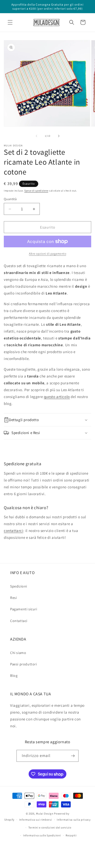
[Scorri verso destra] (58, 136)
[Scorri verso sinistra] (36, 136)
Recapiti (71, 835)
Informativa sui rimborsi (35, 819)
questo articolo (57, 396)
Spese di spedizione (36, 190)
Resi (13, 597)
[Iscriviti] (72, 756)
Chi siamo (18, 652)
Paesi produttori (23, 664)
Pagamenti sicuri (23, 609)
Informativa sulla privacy (74, 819)
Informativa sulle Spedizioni (42, 835)
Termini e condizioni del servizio (49, 827)
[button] (10, 22)
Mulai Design (44, 813)
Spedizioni (18, 586)
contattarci (13, 530)
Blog (13, 675)
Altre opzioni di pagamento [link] (47, 253)
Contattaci (18, 620)
